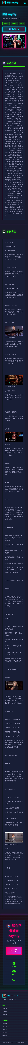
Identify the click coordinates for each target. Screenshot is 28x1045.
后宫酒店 (4, 1032)
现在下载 (4, 1014)
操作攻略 (4, 1011)
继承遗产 (4, 1035)
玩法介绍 (4, 1008)
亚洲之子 (4, 1029)
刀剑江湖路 (5, 1026)
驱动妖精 (4, 1023)
